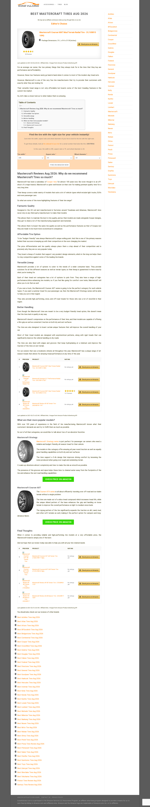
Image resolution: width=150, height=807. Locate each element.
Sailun (110, 162)
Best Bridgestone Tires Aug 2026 (30, 634)
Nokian (110, 137)
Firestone (111, 65)
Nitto (110, 133)
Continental (112, 35)
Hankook (111, 78)
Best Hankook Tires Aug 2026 (28, 678)
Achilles (111, 14)
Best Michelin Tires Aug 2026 (28, 711)
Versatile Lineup (29, 116)
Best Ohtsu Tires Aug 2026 (27, 736)
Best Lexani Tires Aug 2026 (28, 703)
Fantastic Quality (29, 111)
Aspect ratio (51, 154)
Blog (66, 4)
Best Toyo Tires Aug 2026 (27, 764)
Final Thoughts (28, 127)
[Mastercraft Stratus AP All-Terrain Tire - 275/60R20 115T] (26, 583)
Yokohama (112, 192)
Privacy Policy (57, 797)
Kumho (110, 99)
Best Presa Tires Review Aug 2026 (30, 744)
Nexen (110, 128)
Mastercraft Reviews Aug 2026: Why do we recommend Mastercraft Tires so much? (51, 109)
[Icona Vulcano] (28, 4)
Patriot (110, 145)
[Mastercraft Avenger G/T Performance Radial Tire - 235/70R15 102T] (26, 379)
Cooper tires (52, 182)
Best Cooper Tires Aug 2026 (28, 642)
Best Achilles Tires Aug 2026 (28, 617)
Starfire (111, 171)
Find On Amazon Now (59, 165)
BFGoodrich (112, 27)
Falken (110, 56)
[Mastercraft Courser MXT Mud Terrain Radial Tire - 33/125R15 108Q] (26, 367)
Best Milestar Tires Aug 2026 (28, 715)
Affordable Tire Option (31, 113)
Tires (60, 4)
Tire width (21, 154)
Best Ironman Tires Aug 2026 (28, 687)
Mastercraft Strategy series (47, 441)
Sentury (111, 167)
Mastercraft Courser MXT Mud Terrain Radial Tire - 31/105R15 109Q (67, 34)
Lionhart (111, 107)
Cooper (111, 40)
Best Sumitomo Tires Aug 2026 (29, 760)
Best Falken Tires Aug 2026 (28, 658)
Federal (111, 61)
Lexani (110, 103)
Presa (110, 154)
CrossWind (112, 44)
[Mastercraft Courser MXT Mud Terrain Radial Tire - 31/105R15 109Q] (28, 39)
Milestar (111, 120)
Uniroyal (111, 184)
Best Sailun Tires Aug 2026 (27, 752)
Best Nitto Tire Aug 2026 (27, 727)
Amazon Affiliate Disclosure (28, 797)
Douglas (111, 52)
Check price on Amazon (89, 44)
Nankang (111, 124)
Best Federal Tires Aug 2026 (28, 662)
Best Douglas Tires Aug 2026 (28, 654)
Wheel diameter (80, 154)
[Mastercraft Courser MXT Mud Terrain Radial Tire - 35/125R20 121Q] (26, 392)
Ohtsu (110, 141)
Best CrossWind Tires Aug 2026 (29, 646)
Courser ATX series (47, 492)
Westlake (111, 188)
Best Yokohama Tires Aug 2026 (29, 777)
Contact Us (45, 797)
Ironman (111, 86)
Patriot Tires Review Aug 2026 (29, 781)
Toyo (110, 179)
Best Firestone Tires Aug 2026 (29, 666)
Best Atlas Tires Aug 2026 (27, 621)
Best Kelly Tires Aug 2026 (27, 691)
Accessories (49, 4)
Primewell (112, 158)
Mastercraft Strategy (33, 123)
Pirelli (110, 150)
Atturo (110, 23)
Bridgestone (112, 31)
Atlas (110, 18)
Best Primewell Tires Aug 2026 (29, 748)
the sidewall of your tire (51, 144)
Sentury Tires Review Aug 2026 (29, 785)
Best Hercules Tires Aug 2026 (29, 683)
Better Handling (29, 118)
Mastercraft (112, 112)
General (111, 69)
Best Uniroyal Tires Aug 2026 (28, 768)
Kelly (110, 90)
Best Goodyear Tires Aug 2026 (29, 674)
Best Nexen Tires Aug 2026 (28, 723)
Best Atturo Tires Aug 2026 (28, 625)
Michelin (111, 116)
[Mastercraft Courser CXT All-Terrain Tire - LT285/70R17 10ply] (26, 556)
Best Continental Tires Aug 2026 (30, 638)
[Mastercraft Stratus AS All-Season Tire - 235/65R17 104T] (26, 596)
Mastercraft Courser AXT (34, 125)
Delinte (111, 48)
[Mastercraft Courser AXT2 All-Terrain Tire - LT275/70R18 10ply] (26, 570)
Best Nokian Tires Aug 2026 (28, 732)
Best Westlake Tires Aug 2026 (29, 772)
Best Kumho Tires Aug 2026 (28, 699)
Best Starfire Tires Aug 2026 (28, 756)
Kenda (110, 95)
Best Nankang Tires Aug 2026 (28, 719)
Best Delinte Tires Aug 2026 (28, 650)
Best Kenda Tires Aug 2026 (28, 695)
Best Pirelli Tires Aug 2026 (27, 740)
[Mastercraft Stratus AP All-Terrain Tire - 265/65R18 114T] (26, 404)
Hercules (111, 82)
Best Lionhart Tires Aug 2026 (28, 707)
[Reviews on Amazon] (28, 51)
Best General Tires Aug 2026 (28, 670)
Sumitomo (112, 175)
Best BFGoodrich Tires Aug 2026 (30, 630)
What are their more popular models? (36, 121)
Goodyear (111, 73)
